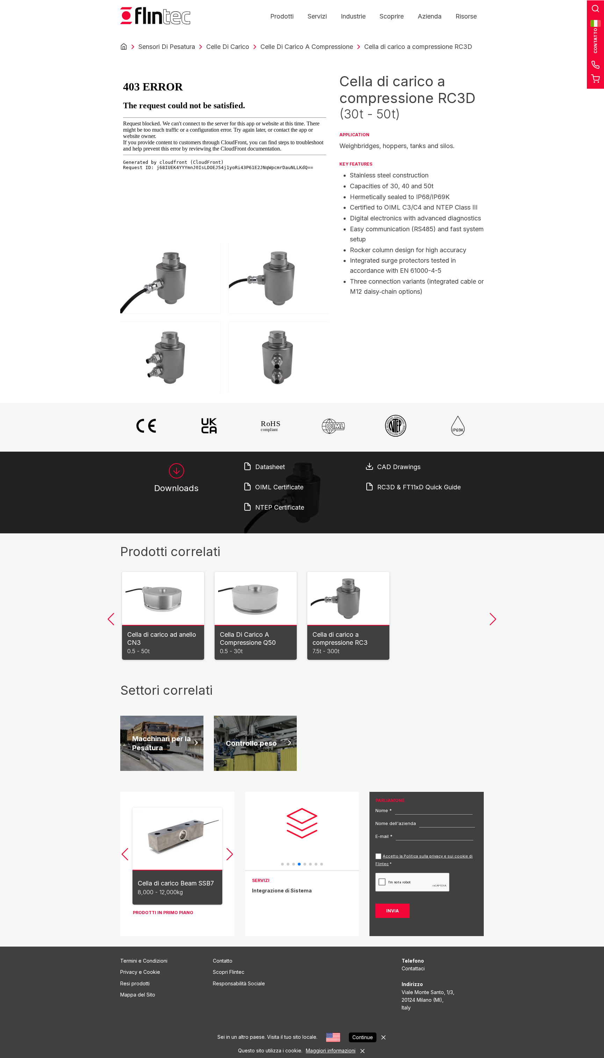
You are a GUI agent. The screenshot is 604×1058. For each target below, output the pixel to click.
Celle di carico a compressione (306, 46)
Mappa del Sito (137, 995)
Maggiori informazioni (330, 1050)
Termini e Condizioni (143, 961)
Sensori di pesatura (166, 46)
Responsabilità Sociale (239, 983)
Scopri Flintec (228, 972)
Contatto (222, 961)
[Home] (123, 47)
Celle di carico (227, 46)
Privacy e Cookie (140, 972)
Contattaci (413, 968)
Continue (362, 1037)
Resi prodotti (135, 983)
